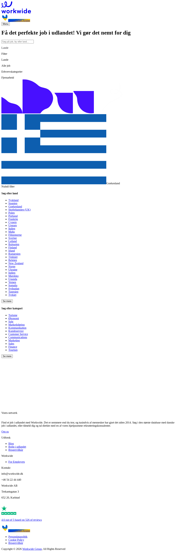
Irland (11, 250)
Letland (12, 241)
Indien (11, 272)
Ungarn (12, 225)
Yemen (12, 282)
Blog (11, 443)
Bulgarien (13, 244)
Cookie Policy (16, 539)
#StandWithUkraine (19, 20)
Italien (11, 228)
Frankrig (13, 219)
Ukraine (12, 269)
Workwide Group (32, 548)
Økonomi (13, 318)
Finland (12, 247)
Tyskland (13, 200)
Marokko (13, 275)
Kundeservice (16, 330)
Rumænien (14, 253)
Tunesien (13, 291)
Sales (11, 343)
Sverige (12, 238)
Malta (11, 231)
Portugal (13, 215)
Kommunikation (17, 327)
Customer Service (18, 334)
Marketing (14, 340)
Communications (17, 337)
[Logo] (89, 7)
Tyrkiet (12, 294)
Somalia (12, 285)
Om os (5, 431)
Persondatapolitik (17, 536)
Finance (12, 346)
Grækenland (15, 206)
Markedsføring (16, 324)
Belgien (12, 260)
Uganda (12, 279)
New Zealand (15, 263)
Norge (11, 266)
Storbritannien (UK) (19, 209)
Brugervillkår (15, 449)
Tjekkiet (12, 256)
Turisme (12, 315)
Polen (11, 212)
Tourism (12, 349)
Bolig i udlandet (17, 446)
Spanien (12, 203)
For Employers (16, 461)
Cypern (12, 222)
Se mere (7, 301)
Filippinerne (15, 234)
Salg (10, 321)
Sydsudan (13, 288)
